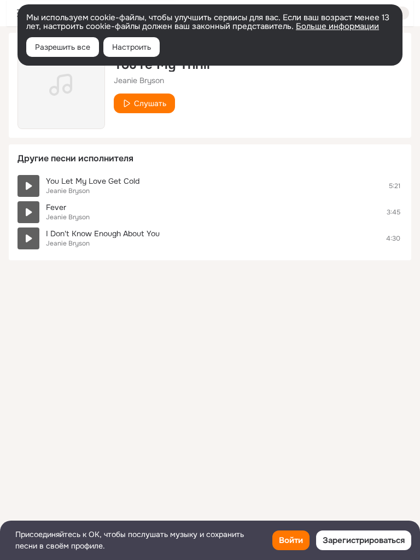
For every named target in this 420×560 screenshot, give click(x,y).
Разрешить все (62, 47)
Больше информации (337, 26)
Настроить (131, 47)
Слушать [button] (150, 103)
